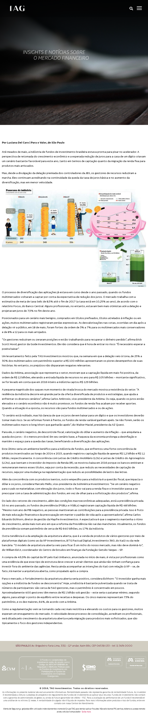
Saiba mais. (86, 711)
